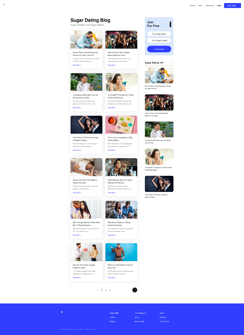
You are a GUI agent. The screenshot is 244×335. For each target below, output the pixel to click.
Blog (137, 317)
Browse (192, 5)
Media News (139, 321)
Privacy (93, 329)
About (200, 5)
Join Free (231, 5)
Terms (87, 329)
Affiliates (164, 321)
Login (219, 5)
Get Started (159, 49)
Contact (163, 317)
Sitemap (81, 329)
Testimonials (209, 5)
